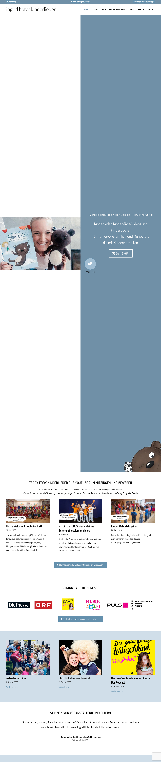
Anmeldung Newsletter (81, 1)
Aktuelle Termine (16, 678)
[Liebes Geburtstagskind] (133, 511)
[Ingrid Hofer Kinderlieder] (31, 9)
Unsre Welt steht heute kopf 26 (24, 526)
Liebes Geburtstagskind (124, 526)
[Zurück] (5, 243)
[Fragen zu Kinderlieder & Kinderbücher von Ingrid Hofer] (90, 264)
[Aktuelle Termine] (28, 657)
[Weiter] (75, 243)
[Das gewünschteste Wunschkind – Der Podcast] (133, 657)
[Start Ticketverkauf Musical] (80, 657)
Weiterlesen (11, 687)
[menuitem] (86, 9)
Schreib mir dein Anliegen (145, 1)
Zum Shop (12, 1)
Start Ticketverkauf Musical (74, 678)
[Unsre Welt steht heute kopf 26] (28, 511)
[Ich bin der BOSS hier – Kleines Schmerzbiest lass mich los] (80, 511)
